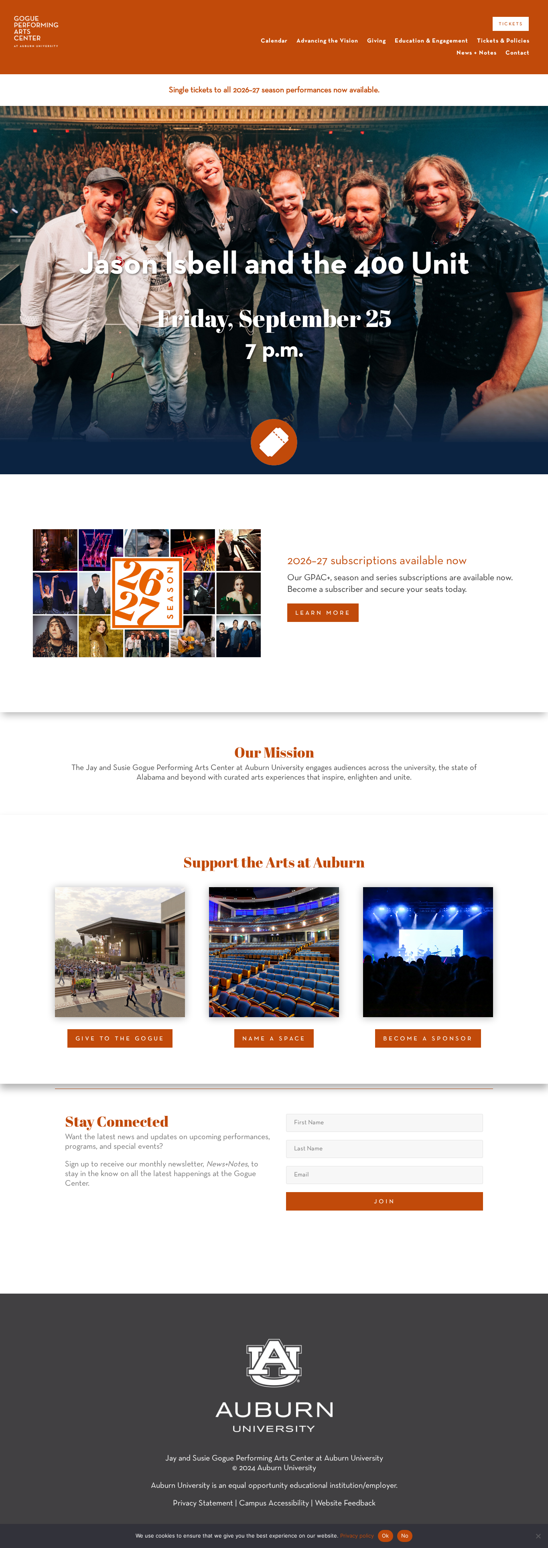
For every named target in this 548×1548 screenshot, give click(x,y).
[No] (538, 1536)
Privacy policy (357, 1535)
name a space (274, 1038)
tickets (511, 23)
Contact (517, 53)
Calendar (274, 41)
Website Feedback (345, 1503)
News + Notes (477, 53)
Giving (376, 41)
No (405, 1535)
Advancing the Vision (327, 41)
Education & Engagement (431, 41)
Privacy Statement (203, 1503)
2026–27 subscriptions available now (377, 561)
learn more (323, 612)
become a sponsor (428, 1038)
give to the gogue (119, 1038)
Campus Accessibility (274, 1503)
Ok (385, 1535)
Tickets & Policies (503, 41)
